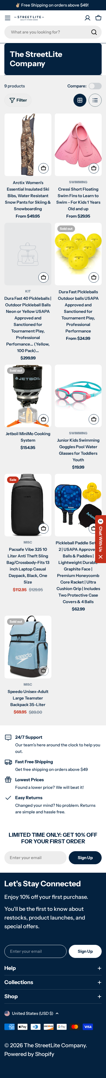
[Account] (87, 18)
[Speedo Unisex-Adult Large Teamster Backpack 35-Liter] (27, 647)
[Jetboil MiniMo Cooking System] (27, 396)
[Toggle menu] (7, 18)
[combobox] (53, 32)
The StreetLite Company (55, 1045)
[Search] (94, 32)
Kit (28, 291)
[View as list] (95, 100)
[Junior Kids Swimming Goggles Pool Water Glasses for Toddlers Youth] (78, 396)
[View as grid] (79, 100)
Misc (28, 542)
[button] (100, 539)
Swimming (78, 182)
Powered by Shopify (29, 1054)
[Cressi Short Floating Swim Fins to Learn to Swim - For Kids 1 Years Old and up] (78, 144)
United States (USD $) (32, 1013)
